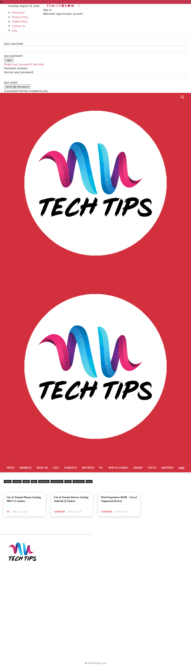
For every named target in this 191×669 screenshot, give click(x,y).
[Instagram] (50, 6)
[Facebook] (48, 6)
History (167, 467)
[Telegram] (63, 6)
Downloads (79, 481)
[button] (182, 97)
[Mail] (53, 6)
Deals (68, 481)
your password (13, 56)
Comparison (57, 481)
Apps (34, 481)
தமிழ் (181, 467)
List (56, 467)
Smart (138, 467)
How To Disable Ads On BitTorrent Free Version (94, 562)
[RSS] (60, 6)
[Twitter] (69, 6)
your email (10, 82)
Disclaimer (18, 12)
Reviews (88, 467)
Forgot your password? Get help (24, 64)
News (10, 467)
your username (13, 43)
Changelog (43, 481)
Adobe (7, 481)
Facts (152, 467)
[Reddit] (57, 6)
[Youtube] (72, 6)
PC (101, 467)
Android (17, 481)
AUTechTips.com (96, 663)
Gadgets (70, 467)
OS (8, 511)
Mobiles (26, 467)
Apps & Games (118, 467)
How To (42, 467)
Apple (26, 481)
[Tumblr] (66, 6)
